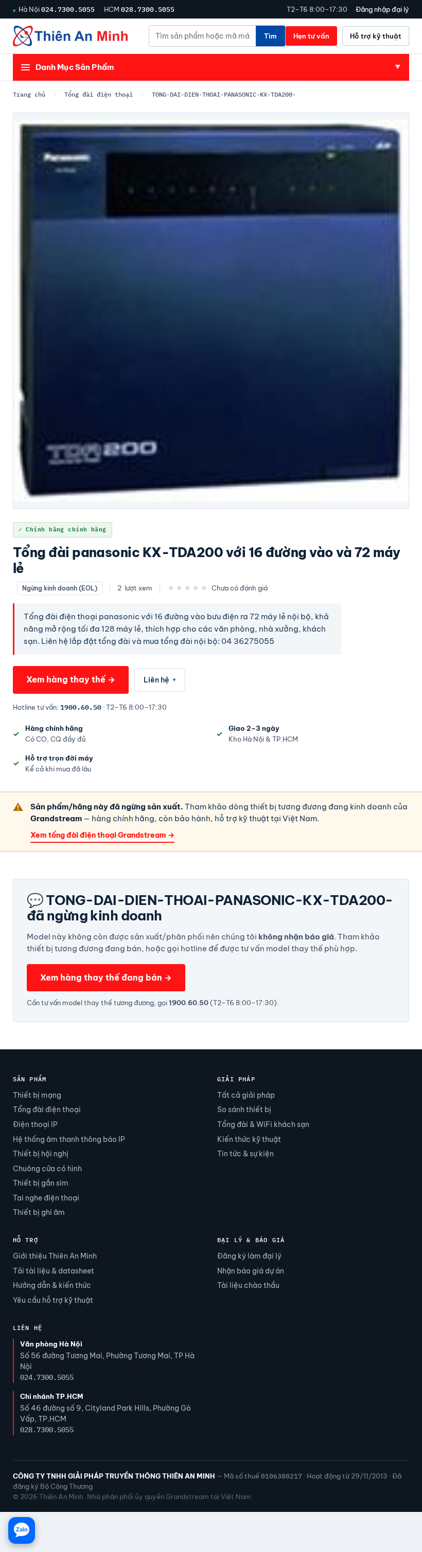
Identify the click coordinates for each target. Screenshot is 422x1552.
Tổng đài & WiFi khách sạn (263, 1124)
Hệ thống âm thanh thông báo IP (69, 1139)
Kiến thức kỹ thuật (249, 1139)
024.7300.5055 (68, 9)
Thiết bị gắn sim (40, 1183)
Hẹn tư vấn (311, 36)
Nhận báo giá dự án (250, 1271)
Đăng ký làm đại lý (249, 1256)
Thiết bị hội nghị (40, 1153)
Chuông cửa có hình (47, 1168)
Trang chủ (29, 94)
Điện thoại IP (35, 1124)
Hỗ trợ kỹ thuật (375, 36)
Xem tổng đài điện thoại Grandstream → (102, 835)
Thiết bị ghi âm (39, 1212)
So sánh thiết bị (244, 1109)
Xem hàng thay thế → (70, 679)
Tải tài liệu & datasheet (53, 1271)
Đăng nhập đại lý (382, 9)
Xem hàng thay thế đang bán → (106, 977)
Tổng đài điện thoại (98, 94)
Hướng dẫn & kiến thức (52, 1285)
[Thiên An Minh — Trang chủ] (70, 36)
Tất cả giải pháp (246, 1095)
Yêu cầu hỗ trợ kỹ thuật (53, 1300)
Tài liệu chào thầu (248, 1285)
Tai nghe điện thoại (46, 1198)
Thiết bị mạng (37, 1095)
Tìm (270, 36)
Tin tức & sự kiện (245, 1153)
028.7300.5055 (147, 9)
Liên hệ (159, 680)
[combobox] (202, 36)
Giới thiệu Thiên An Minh (55, 1256)
